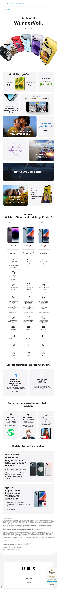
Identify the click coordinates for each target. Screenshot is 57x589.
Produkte (7, 9)
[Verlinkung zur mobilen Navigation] (50, 3)
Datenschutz (28, 578)
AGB (29, 580)
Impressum (28, 577)
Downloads (28, 582)
